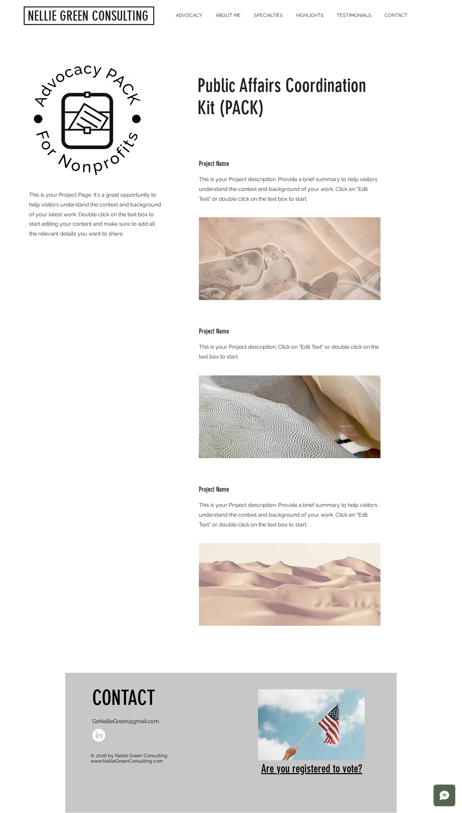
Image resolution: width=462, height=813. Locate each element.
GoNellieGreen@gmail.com (125, 721)
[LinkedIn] (98, 735)
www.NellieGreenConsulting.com (127, 761)
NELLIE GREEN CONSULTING (88, 16)
